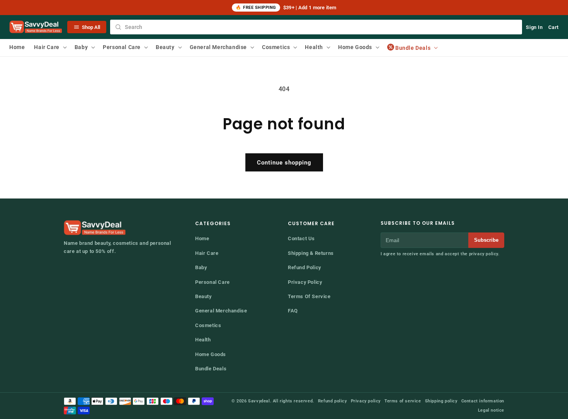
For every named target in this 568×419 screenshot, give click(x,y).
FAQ (293, 311)
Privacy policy (366, 401)
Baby (201, 267)
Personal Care (212, 282)
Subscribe (486, 240)
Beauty (203, 296)
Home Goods (210, 354)
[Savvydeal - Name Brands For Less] (95, 228)
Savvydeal (259, 401)
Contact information (482, 401)
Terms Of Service (309, 296)
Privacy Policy (305, 282)
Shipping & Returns (311, 253)
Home (202, 238)
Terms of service (402, 401)
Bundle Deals (210, 369)
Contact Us (301, 238)
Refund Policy (304, 267)
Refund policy (332, 401)
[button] (49, 47)
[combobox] (316, 27)
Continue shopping (284, 162)
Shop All (91, 27)
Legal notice (491, 410)
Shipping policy (441, 401)
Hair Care (206, 253)
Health (203, 340)
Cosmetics (208, 325)
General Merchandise (221, 311)
